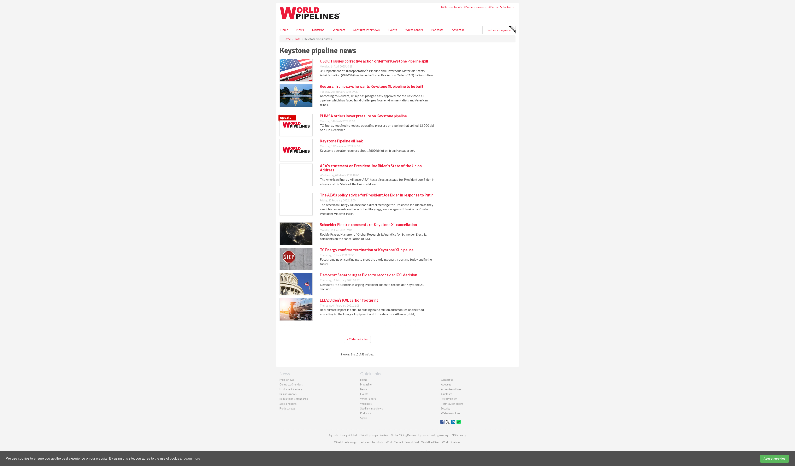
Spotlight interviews (366, 29)
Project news (286, 379)
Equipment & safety (290, 389)
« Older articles (357, 339)
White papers (414, 29)
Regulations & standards (293, 398)
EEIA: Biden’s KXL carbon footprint (349, 300)
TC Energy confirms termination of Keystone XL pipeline (366, 250)
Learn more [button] (191, 458)
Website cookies (450, 413)
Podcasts (437, 29)
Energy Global (349, 435)
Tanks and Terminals (371, 442)
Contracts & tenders (291, 384)
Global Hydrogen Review (373, 435)
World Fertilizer (430, 442)
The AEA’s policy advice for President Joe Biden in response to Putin (377, 195)
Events (392, 29)
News (363, 389)
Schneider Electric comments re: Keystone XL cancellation (368, 224)
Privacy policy (449, 398)
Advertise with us (451, 389)
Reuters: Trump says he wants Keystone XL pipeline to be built (371, 86)
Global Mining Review (403, 435)
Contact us (508, 7)
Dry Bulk (333, 435)
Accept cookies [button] (774, 458)
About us (446, 384)
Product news (287, 408)
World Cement (394, 442)
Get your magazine (499, 30)
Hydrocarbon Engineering (433, 435)
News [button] (300, 29)
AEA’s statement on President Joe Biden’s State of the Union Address (371, 168)
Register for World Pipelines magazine (465, 7)
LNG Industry (458, 435)
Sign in (494, 7)
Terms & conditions (452, 403)
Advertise (458, 29)
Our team (446, 394)
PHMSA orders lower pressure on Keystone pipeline (363, 116)
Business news (287, 394)
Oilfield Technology (345, 442)
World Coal (412, 442)
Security (445, 408)
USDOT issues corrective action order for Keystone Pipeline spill (374, 61)
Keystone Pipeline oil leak (341, 141)
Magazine (318, 29)
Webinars (339, 29)
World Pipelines (451, 442)
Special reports (287, 403)
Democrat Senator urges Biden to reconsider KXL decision (368, 275)
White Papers (368, 398)
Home (284, 29)
